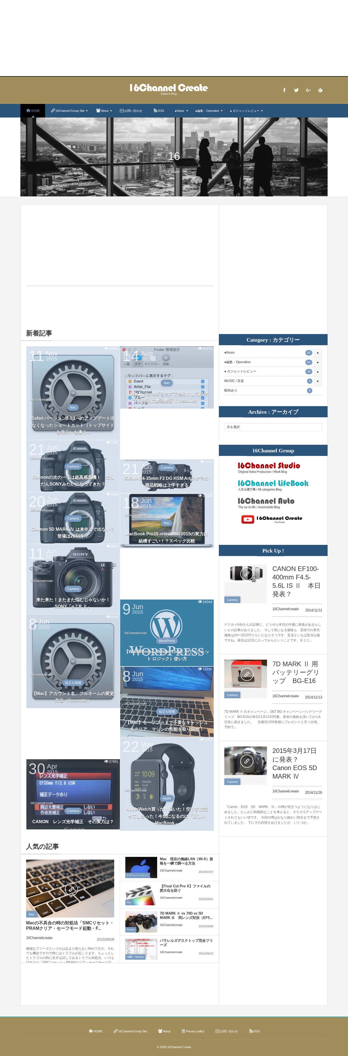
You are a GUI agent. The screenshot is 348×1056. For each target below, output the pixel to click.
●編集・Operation (135, 957)
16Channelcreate (41, 399)
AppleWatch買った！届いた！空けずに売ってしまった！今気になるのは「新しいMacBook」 (167, 816)
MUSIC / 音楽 (267, 381)
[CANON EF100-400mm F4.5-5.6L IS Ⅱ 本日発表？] (245, 573)
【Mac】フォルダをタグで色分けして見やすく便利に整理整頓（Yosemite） (167, 397)
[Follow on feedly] (320, 90)
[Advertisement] (174, 38)
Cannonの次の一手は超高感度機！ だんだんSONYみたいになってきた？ (73, 481)
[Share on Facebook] (284, 90)
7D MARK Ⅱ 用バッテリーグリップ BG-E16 (296, 672)
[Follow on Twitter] (296, 90)
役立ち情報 (73, 683)
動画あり (267, 390)
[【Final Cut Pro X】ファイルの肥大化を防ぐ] (141, 900)
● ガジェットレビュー (137, 875)
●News (267, 352)
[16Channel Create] (169, 89)
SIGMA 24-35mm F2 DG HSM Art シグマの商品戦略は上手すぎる (167, 482)
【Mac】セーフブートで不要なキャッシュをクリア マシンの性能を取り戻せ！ (167, 726)
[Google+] (308, 90)
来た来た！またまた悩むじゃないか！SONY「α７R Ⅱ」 (73, 603)
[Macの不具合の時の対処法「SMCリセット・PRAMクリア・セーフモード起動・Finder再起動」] (70, 889)
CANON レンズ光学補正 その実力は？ (73, 821)
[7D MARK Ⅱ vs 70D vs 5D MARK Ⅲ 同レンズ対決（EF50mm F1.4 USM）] (141, 923)
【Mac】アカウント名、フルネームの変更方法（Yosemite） (73, 697)
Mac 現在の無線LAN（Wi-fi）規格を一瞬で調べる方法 (186, 861)
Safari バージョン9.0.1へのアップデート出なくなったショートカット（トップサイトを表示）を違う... (73, 425)
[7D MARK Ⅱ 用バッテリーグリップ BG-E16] (245, 674)
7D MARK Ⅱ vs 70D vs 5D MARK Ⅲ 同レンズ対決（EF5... (186, 915)
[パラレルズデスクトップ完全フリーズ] (141, 949)
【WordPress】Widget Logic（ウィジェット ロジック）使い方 (166, 655)
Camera (73, 466)
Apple (167, 798)
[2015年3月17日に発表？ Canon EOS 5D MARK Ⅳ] (245, 760)
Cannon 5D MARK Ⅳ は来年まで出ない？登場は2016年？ (73, 533)
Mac (73, 407)
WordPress (167, 641)
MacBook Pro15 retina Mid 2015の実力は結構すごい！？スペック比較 (167, 537)
